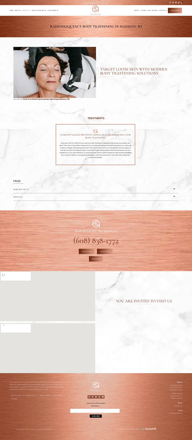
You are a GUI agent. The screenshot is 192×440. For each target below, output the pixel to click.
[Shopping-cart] (102, 397)
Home (11, 10)
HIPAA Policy (44, 395)
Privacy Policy (16, 395)
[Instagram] (173, 2)
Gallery (143, 10)
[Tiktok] (179, 2)
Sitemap (14, 399)
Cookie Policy (30, 395)
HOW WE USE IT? (21, 189)
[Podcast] (176, 2)
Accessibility (58, 395)
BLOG (149, 10)
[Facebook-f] (170, 2)
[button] (95, 189)
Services (25, 10)
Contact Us (163, 10)
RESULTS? (17, 197)
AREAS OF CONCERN (38, 10)
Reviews (155, 10)
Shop (136, 10)
